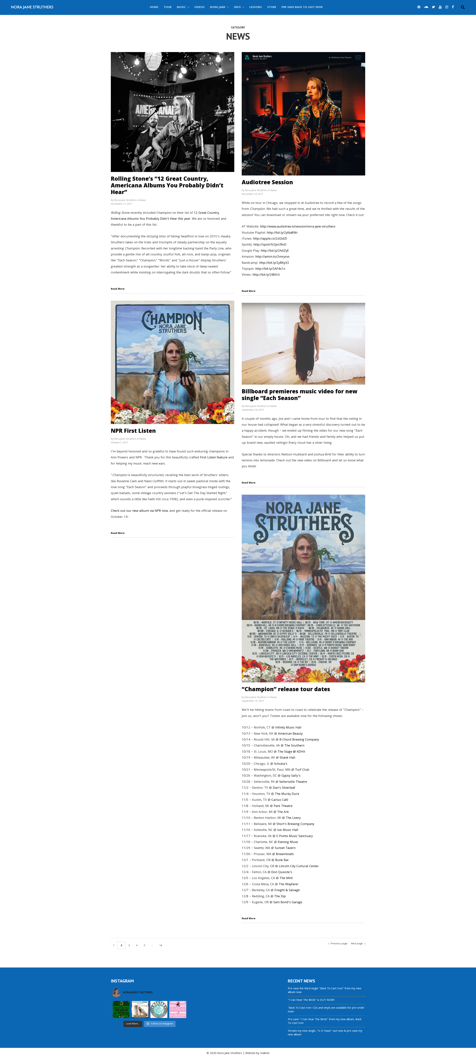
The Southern (294, 746)
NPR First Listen (133, 430)
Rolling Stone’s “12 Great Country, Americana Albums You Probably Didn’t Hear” (167, 185)
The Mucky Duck (287, 794)
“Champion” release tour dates (286, 689)
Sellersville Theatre (293, 782)
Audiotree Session (267, 182)
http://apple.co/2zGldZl (270, 239)
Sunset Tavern (285, 848)
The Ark (283, 812)
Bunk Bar (282, 860)
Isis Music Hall (287, 830)
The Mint (286, 878)
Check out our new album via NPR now (139, 511)
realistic (265, 1053)
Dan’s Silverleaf (284, 788)
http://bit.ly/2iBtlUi (266, 275)
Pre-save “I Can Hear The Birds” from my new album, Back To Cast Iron (324, 1021)
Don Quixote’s (281, 872)
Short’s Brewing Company (295, 824)
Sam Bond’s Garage (287, 902)
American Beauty (290, 734)
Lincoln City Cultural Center (299, 866)
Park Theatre (283, 806)
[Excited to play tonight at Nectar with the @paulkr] (158, 1009)
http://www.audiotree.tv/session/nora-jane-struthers (297, 227)
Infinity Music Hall (288, 728)
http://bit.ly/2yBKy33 (274, 263)
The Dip (280, 896)
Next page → (358, 944)
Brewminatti (285, 854)
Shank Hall (287, 758)
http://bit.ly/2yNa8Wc (282, 233)
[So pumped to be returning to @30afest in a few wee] (139, 1009)
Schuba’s (280, 764)
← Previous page (337, 944)
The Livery (293, 818)
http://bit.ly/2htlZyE (275, 251)
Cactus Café (279, 800)
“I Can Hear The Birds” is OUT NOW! (311, 1000)
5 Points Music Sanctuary (294, 836)
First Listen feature (213, 457)
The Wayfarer (288, 884)
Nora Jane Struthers (125, 200)
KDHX (301, 752)
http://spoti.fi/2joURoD (269, 245)
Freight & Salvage (287, 890)
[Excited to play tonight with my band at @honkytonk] (177, 1009)
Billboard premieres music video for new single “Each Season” (299, 394)
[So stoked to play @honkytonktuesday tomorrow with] (121, 1009)
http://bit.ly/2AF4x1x (270, 269)
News (143, 200)
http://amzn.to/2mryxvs (272, 257)
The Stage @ (287, 752)
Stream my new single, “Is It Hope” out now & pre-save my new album (325, 1033)
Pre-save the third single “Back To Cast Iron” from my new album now (324, 990)
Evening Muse (288, 842)
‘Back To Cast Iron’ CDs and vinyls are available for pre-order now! (326, 1010)
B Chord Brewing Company (299, 740)
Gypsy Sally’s (291, 776)
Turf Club (302, 770)
